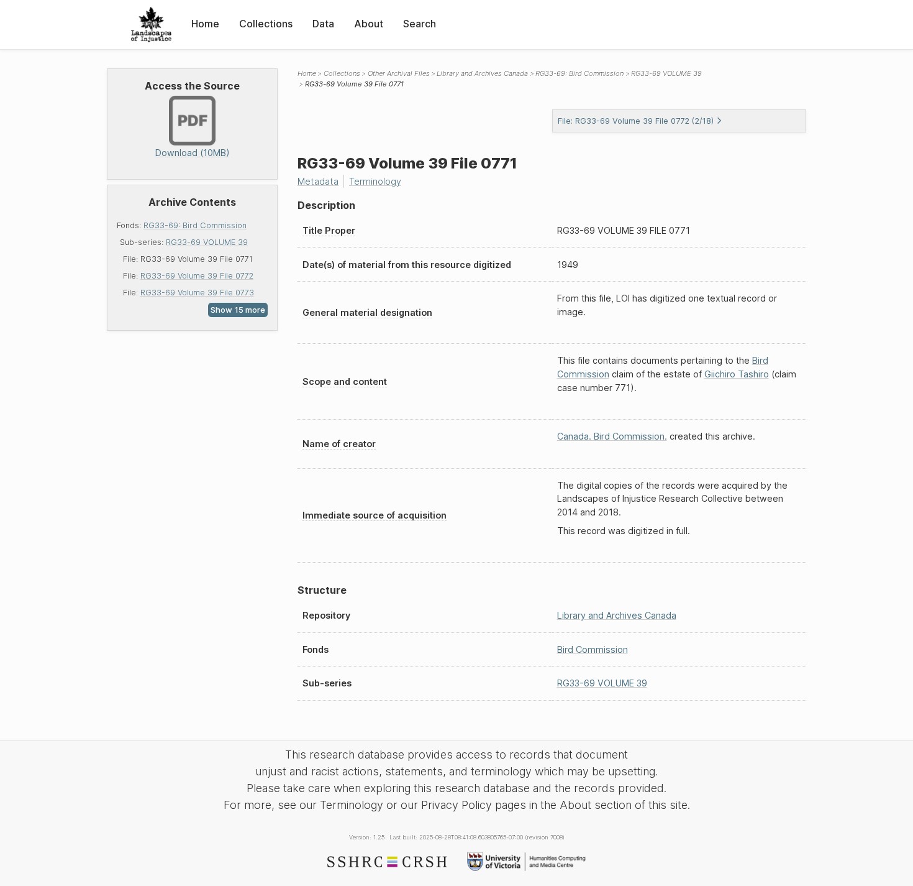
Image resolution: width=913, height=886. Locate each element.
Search (419, 23)
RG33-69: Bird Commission (195, 225)
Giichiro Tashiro (736, 374)
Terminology (375, 181)
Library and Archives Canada (482, 73)
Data (323, 23)
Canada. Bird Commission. (612, 436)
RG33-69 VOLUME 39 (207, 242)
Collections (266, 23)
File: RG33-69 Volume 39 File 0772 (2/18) (636, 121)
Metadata (318, 181)
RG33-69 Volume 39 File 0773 (197, 292)
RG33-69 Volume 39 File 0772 (196, 275)
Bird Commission (592, 649)
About (368, 23)
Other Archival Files (399, 73)
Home (205, 23)
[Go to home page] (151, 24)
